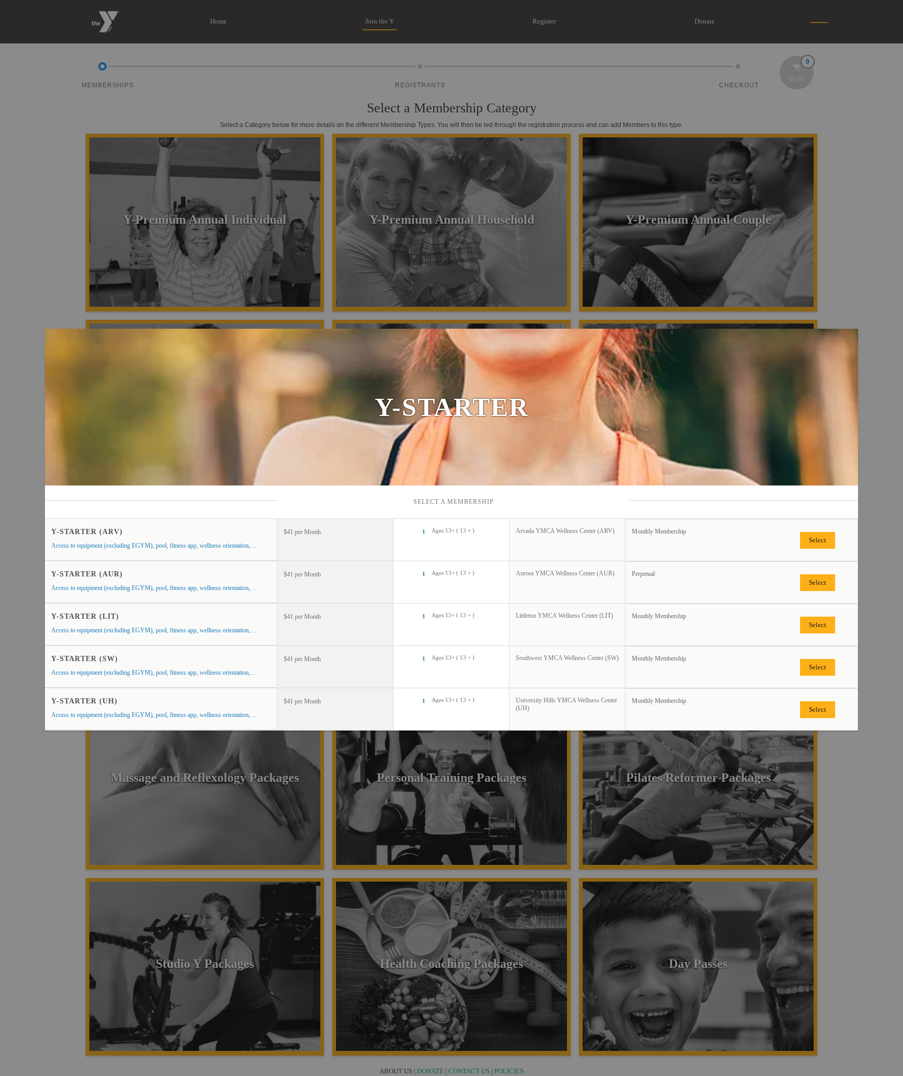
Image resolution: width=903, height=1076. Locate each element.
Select (817, 540)
